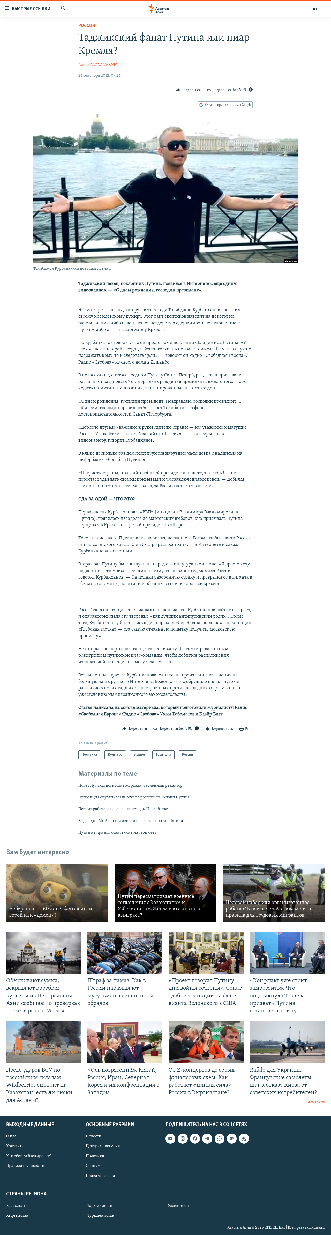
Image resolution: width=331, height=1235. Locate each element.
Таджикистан (99, 1206)
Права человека (100, 1176)
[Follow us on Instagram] (182, 1138)
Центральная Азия (103, 1146)
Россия (86, 26)
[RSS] (244, 1138)
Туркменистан (101, 1216)
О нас (11, 1136)
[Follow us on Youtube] (170, 1138)
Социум (93, 1166)
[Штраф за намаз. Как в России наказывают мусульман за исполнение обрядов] (124, 953)
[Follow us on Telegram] (207, 1138)
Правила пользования (26, 1166)
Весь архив (315, 1102)
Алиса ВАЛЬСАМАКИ (97, 65)
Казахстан (15, 1206)
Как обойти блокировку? (28, 1156)
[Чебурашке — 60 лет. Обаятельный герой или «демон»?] (57, 893)
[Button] (188, 90)
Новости (93, 1136)
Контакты (15, 1146)
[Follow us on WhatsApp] (219, 1138)
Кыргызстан (17, 1216)
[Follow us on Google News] (232, 1138)
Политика (95, 1156)
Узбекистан (178, 1206)
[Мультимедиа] (315, 8)
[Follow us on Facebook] (195, 1138)
